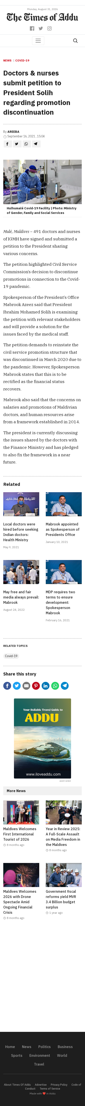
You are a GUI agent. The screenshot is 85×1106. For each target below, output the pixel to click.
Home (10, 1047)
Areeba (13, 132)
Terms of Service (50, 1088)
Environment (39, 1055)
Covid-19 (22, 60)
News (7, 60)
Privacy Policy (59, 1084)
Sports (16, 1055)
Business (65, 1047)
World (62, 1055)
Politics (44, 1047)
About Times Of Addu (17, 1084)
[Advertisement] (42, 978)
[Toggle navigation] (38, 40)
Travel (39, 1064)
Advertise (41, 1084)
